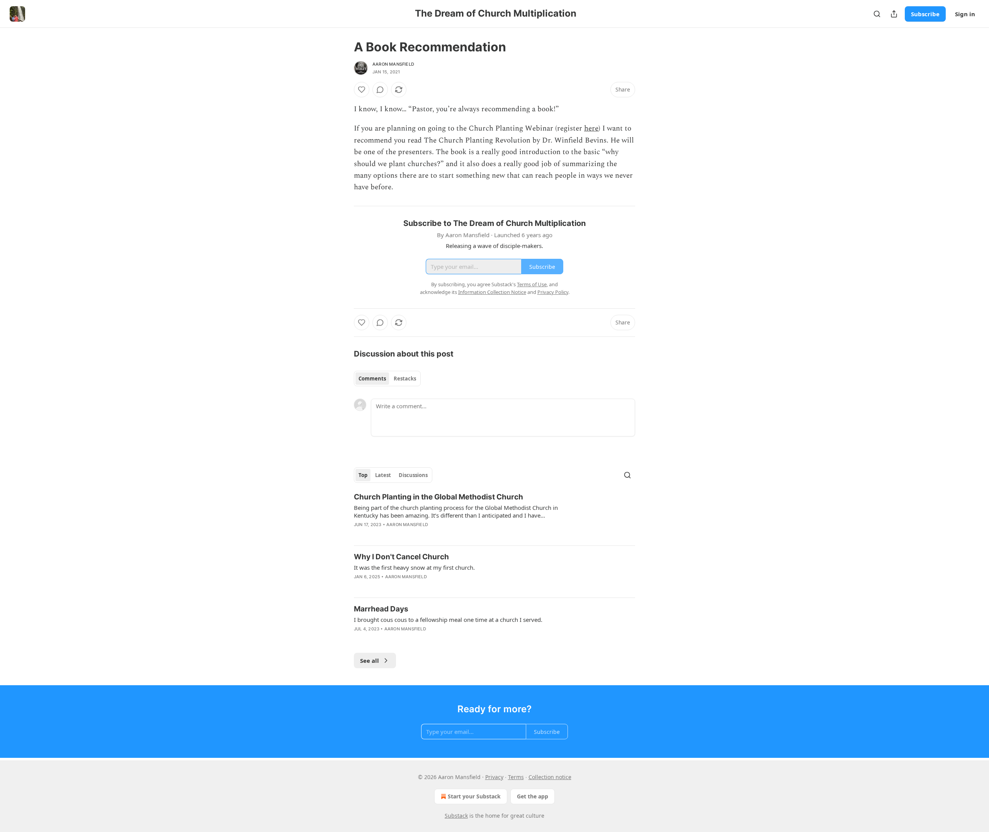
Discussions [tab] (413, 475)
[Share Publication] (894, 14)
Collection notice (549, 777)
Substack (456, 815)
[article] (494, 515)
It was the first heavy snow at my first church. (414, 567)
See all (369, 660)
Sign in (965, 14)
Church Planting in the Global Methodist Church (438, 496)
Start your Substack (474, 796)
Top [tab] (363, 475)
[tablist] (387, 378)
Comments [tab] (372, 378)
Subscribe (925, 14)
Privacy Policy (552, 292)
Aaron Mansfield (393, 64)
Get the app (532, 796)
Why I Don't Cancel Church (401, 556)
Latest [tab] (383, 475)
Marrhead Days (381, 608)
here (591, 128)
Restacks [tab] (405, 378)
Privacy (494, 777)
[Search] (877, 14)
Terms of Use (532, 284)
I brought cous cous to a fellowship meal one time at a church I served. (448, 619)
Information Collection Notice (492, 292)
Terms (516, 777)
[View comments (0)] (380, 89)
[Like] (361, 89)
